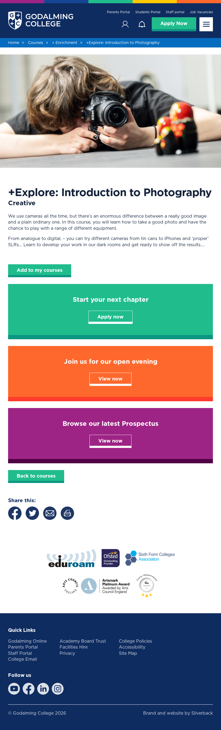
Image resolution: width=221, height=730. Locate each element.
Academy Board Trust (83, 641)
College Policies (135, 641)
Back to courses (36, 475)
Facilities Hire (74, 647)
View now (110, 378)
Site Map (128, 653)
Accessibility (132, 647)
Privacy (67, 653)
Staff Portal (20, 653)
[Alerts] (142, 24)
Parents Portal (118, 12)
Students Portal (147, 12)
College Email (22, 659)
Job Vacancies (201, 12)
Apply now (110, 316)
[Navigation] (206, 24)
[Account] (125, 24)
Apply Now (174, 23)
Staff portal (175, 12)
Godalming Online (27, 641)
